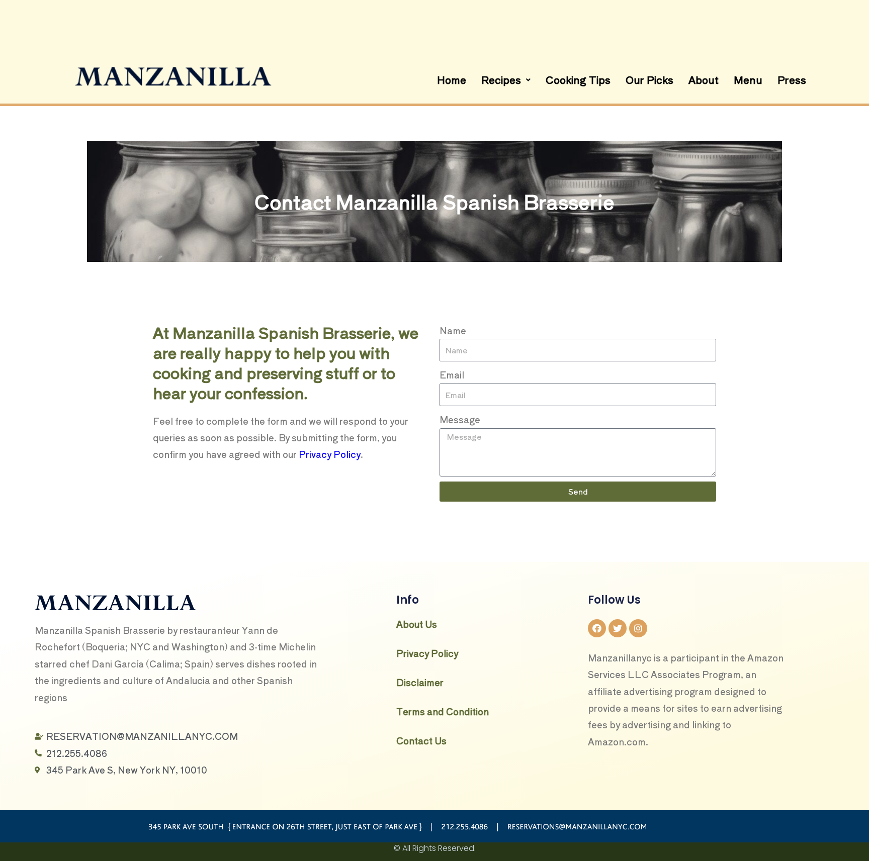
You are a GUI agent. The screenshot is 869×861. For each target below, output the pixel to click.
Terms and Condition (442, 711)
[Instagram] (638, 628)
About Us (416, 623)
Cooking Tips (578, 79)
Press (791, 79)
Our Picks (649, 79)
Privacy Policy (330, 453)
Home (451, 79)
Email (452, 374)
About (703, 79)
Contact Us (421, 740)
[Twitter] (618, 628)
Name (453, 330)
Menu (748, 79)
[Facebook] (597, 628)
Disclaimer (420, 682)
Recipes (501, 79)
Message (460, 419)
